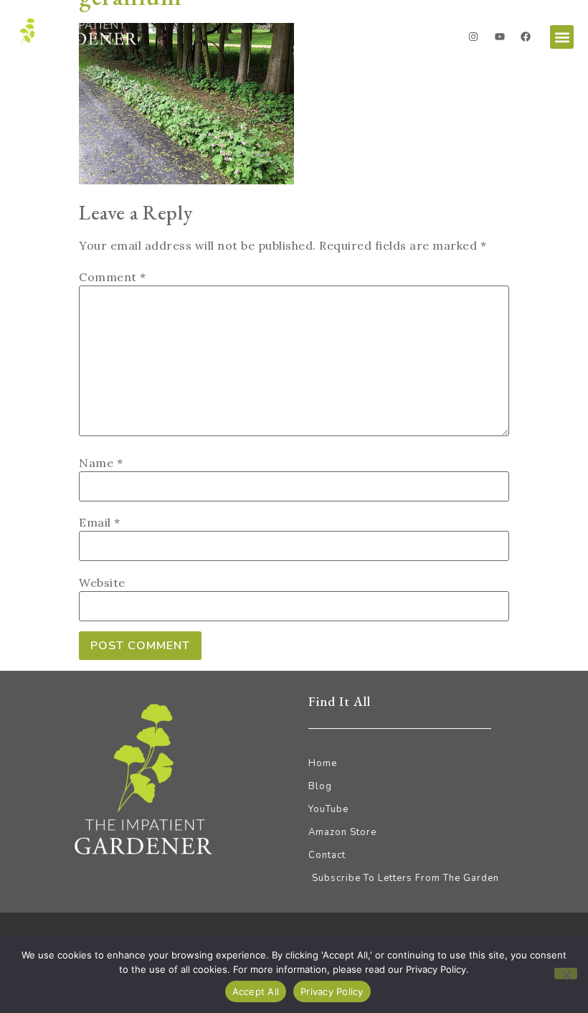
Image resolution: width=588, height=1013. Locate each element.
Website (102, 582)
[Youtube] (500, 37)
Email (99, 522)
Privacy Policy (332, 991)
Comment (112, 277)
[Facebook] (526, 37)
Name (101, 462)
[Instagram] (473, 37)
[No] (565, 973)
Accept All (256, 991)
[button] (562, 37)
